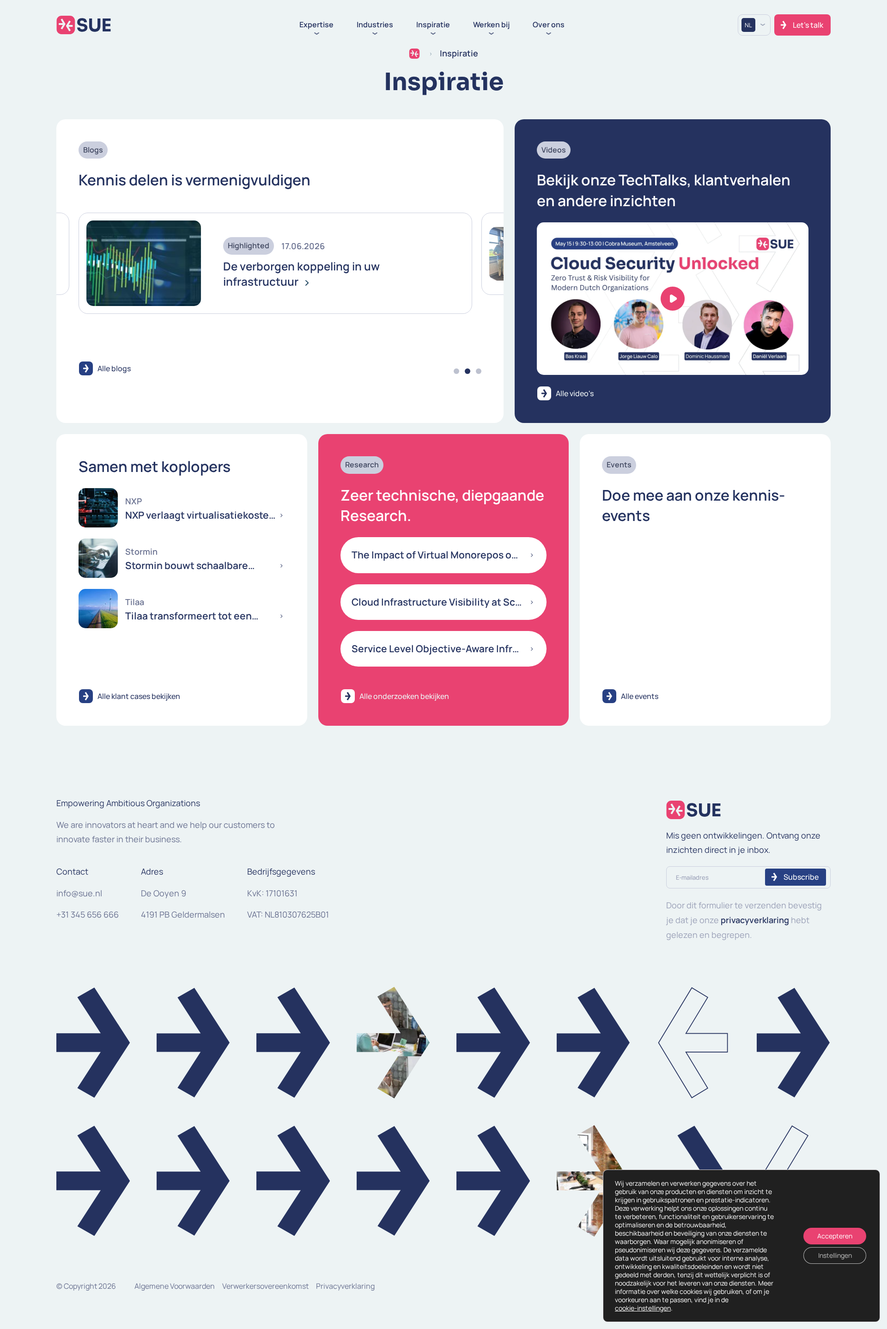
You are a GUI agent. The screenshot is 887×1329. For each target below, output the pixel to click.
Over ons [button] (549, 25)
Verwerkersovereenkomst (265, 1286)
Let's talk (808, 25)
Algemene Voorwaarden (174, 1286)
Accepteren (834, 1235)
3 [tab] (478, 371)
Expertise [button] (316, 25)
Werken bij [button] (491, 25)
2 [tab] (467, 371)
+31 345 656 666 (87, 914)
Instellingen (835, 1255)
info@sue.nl (79, 893)
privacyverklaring (755, 919)
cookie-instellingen (643, 1308)
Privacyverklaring (345, 1286)
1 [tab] (456, 371)
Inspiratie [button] (433, 25)
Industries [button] (375, 25)
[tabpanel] (275, 254)
